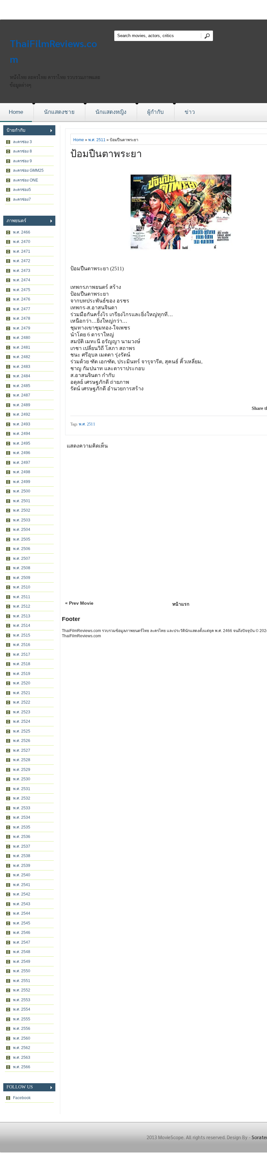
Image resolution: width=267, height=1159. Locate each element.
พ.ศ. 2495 (21, 443)
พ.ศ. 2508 (21, 568)
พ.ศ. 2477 (21, 309)
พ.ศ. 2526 (21, 740)
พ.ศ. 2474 (21, 280)
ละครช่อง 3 (22, 142)
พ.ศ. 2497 (21, 462)
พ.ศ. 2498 (21, 472)
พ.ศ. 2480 (21, 337)
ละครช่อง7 (22, 199)
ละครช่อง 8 (22, 151)
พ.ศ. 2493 (21, 424)
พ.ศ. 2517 (21, 654)
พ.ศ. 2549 (21, 961)
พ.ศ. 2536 (21, 836)
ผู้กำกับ (155, 112)
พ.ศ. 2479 (21, 328)
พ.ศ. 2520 (21, 683)
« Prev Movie (79, 603)
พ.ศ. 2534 (21, 817)
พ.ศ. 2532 (21, 798)
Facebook (22, 1098)
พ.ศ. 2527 (21, 750)
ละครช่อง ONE (25, 180)
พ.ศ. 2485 (21, 386)
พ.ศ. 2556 (21, 1028)
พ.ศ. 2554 (21, 1009)
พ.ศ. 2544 (21, 913)
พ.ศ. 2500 (21, 491)
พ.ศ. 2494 (21, 433)
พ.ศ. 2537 (21, 846)
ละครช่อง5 (22, 189)
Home (16, 112)
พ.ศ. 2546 (21, 932)
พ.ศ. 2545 (21, 923)
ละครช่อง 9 (22, 161)
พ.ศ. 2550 (21, 971)
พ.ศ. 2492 (21, 414)
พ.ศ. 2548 (21, 952)
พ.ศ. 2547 (21, 942)
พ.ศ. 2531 (21, 789)
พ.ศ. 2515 (21, 635)
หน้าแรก (180, 604)
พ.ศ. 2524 (21, 721)
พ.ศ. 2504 (21, 529)
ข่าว (190, 112)
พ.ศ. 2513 (21, 616)
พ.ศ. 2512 (21, 606)
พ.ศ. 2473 (21, 270)
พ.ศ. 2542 (21, 894)
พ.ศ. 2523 (21, 712)
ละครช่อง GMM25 (28, 170)
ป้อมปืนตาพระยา (106, 153)
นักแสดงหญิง (110, 112)
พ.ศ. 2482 (21, 357)
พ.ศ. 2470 (21, 241)
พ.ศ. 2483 (21, 366)
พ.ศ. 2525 (21, 731)
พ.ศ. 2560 (21, 1038)
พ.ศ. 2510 (21, 587)
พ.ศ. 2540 (21, 875)
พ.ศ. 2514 (21, 625)
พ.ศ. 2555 (21, 1019)
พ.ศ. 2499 (21, 481)
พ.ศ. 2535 (21, 827)
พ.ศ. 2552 (21, 990)
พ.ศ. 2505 (21, 539)
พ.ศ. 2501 (21, 501)
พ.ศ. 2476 (21, 299)
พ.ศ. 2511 (21, 597)
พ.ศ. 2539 (21, 865)
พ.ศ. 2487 (21, 395)
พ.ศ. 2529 (21, 769)
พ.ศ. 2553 (21, 1000)
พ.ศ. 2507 (21, 558)
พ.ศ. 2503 (21, 520)
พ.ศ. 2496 (21, 453)
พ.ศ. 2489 (21, 405)
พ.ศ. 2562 (21, 1047)
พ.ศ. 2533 (21, 808)
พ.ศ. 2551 (21, 980)
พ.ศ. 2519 (21, 673)
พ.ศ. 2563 (21, 1057)
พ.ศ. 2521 (21, 693)
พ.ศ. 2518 (21, 664)
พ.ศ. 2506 (21, 548)
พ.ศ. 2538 (21, 856)
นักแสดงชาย (59, 112)
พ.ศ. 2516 (21, 644)
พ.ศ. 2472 (21, 261)
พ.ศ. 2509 (21, 577)
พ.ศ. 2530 (21, 779)
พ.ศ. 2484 (21, 376)
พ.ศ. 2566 (21, 1067)
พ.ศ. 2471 (21, 251)
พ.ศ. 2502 (21, 510)
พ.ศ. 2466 (21, 232)
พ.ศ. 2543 (21, 904)
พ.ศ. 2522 (21, 702)
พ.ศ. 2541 (21, 885)
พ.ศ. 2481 (21, 347)
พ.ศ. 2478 (21, 318)
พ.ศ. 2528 (21, 760)
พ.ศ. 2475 (21, 290)
